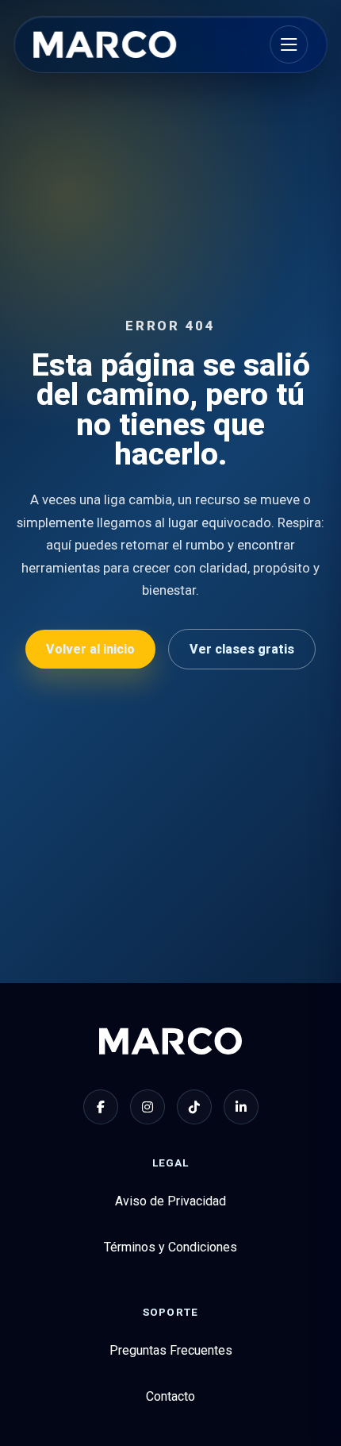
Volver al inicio (90, 649)
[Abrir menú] (289, 44)
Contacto (170, 1396)
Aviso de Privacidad (170, 1201)
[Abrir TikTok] (194, 1106)
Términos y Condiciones (170, 1247)
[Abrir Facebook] (100, 1106)
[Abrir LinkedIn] (241, 1106)
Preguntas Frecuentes (170, 1350)
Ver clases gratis (242, 649)
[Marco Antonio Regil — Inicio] (104, 44)
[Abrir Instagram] (147, 1106)
